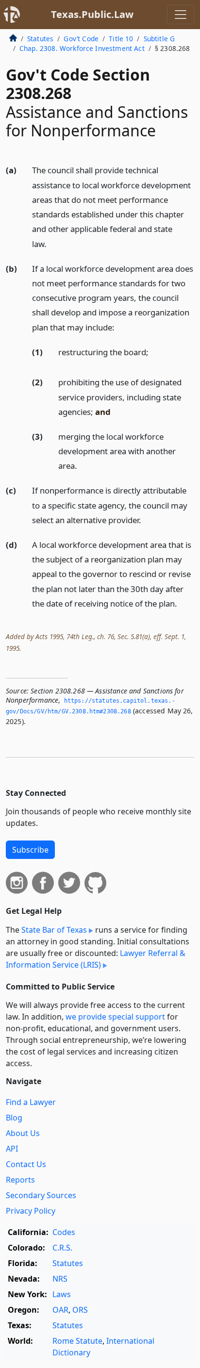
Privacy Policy (30, 1210)
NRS (59, 1278)
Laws (61, 1294)
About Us (23, 1133)
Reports (20, 1179)
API (12, 1148)
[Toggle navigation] (180, 14)
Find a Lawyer (31, 1102)
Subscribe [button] (30, 849)
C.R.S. (62, 1247)
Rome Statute (77, 1340)
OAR (60, 1309)
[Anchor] (52, 243)
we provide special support (115, 1016)
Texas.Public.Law (92, 14)
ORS (80, 1309)
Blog (14, 1117)
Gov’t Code (81, 38)
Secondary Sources (41, 1195)
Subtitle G (159, 38)
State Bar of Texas (54, 929)
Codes (63, 1232)
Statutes (40, 38)
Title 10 (121, 38)
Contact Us (26, 1164)
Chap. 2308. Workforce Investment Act (82, 48)
